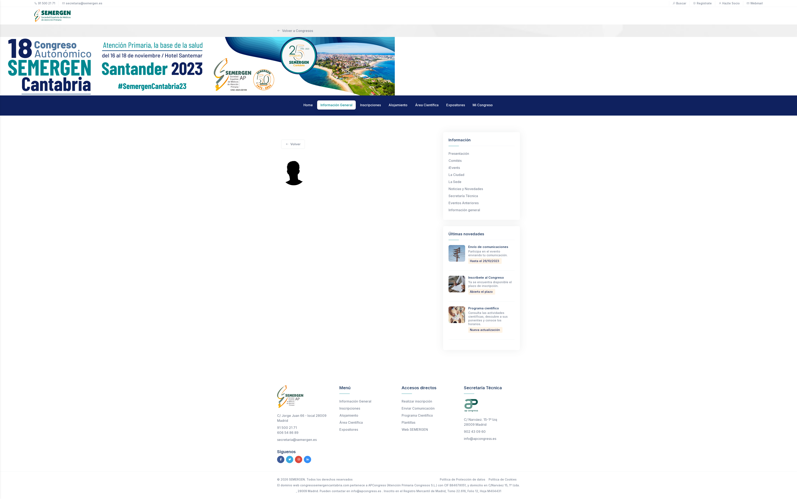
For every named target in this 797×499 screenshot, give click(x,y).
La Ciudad (456, 175)
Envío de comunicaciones (488, 247)
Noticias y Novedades (466, 189)
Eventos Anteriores (464, 203)
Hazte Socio (731, 3)
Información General (355, 401)
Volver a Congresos (297, 31)
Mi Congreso (483, 105)
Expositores (348, 429)
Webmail (756, 3)
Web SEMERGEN (415, 429)
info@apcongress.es (480, 439)
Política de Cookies (503, 479)
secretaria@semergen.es (84, 3)
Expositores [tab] (455, 105)
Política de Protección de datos (462, 479)
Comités (455, 161)
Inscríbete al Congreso (486, 277)
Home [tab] (308, 105)
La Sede (455, 182)
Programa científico (483, 308)
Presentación (459, 153)
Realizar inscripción (417, 401)
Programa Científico (417, 415)
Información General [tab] (336, 105)
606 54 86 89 (287, 433)
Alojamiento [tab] (398, 105)
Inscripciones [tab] (370, 105)
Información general (464, 210)
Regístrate (704, 3)
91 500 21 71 (46, 3)
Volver (295, 144)
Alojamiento (348, 415)
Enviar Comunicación (418, 408)
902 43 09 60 (475, 431)
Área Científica (351, 422)
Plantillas (408, 422)
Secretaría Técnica (463, 196)
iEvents (454, 168)
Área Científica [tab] (427, 105)
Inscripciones (349, 408)
